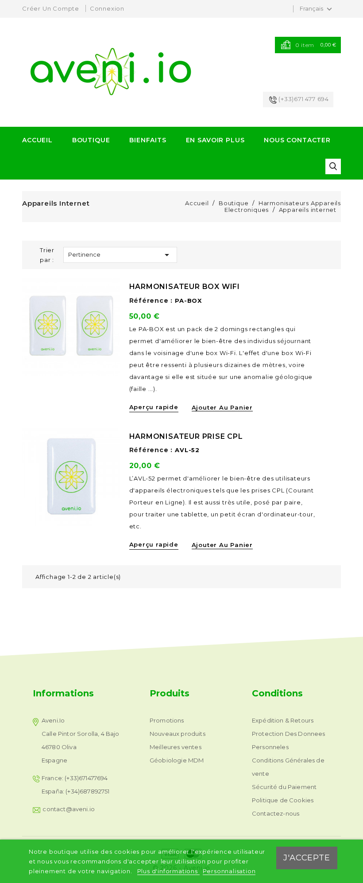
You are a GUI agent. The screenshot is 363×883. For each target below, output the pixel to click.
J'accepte (306, 857)
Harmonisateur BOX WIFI (184, 286)
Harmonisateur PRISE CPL (186, 436)
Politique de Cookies (282, 800)
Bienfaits (147, 140)
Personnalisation (229, 871)
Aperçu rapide (153, 406)
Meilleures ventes (175, 746)
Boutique (91, 140)
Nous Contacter (297, 140)
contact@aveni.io (68, 809)
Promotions (167, 720)
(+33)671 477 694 (303, 98)
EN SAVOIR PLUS (215, 140)
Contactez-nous (275, 813)
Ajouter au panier (222, 407)
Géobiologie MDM (177, 760)
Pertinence (120, 255)
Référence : (151, 301)
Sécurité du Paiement (284, 786)
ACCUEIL (37, 140)
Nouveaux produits (177, 733)
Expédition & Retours (282, 720)
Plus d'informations (168, 871)
